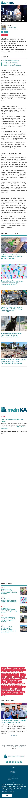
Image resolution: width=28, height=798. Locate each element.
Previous (3, 709)
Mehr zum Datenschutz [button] (8, 791)
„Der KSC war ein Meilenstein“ (10, 62)
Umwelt (24, 673)
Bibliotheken (19, 688)
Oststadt (15, 690)
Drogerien (22, 692)
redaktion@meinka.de (19, 747)
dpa (2, 668)
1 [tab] (11, 735)
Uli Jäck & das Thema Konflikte (11, 60)
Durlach (3, 690)
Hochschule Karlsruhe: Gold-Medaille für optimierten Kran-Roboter (13, 721)
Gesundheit (22, 675)
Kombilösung (16, 671)
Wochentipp (21, 676)
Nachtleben (4, 685)
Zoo (21, 671)
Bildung (19, 673)
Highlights (19, 685)
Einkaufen (14, 673)
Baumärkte (12, 693)
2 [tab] (13, 735)
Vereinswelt (9, 690)
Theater (9, 681)
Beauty (19, 690)
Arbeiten (13, 678)
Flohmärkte (16, 692)
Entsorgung (23, 687)
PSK (11, 671)
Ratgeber (20, 680)
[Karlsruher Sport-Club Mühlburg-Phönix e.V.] (13, 771)
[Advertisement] (14, 386)
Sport (6, 35)
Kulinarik (4, 673)
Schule (8, 678)
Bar (18, 687)
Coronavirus (14, 668)
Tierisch (24, 669)
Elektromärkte (19, 693)
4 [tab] (16, 735)
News (3, 35)
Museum (14, 675)
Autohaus (4, 695)
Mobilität (8, 669)
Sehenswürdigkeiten (16, 681)
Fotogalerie (9, 692)
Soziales (3, 678)
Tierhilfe (9, 673)
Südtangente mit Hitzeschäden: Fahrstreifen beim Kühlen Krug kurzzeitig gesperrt (11, 309)
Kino (18, 675)
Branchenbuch (13, 680)
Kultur (7, 671)
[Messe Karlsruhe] (13, 775)
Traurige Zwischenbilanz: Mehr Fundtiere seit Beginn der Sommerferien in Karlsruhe (11, 335)
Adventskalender (20, 683)
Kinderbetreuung (12, 687)
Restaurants (19, 678)
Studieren (15, 676)
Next (25, 709)
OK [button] (7, 795)
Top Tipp (4, 692)
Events (23, 668)
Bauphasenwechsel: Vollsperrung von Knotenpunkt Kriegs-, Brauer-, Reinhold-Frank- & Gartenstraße (13, 361)
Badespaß (8, 675)
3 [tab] (14, 735)
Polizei (19, 669)
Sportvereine (4, 687)
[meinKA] (7, 3)
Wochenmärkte (5, 693)
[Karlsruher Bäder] (13, 779)
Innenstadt (4, 683)
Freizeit (3, 669)
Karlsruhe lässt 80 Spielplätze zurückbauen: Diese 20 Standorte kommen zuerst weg (12, 256)
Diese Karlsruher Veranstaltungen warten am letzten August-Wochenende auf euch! (12, 283)
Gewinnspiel (9, 676)
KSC (19, 668)
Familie (3, 676)
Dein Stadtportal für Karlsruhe (16, 756)
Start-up (13, 688)
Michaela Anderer (11, 27)
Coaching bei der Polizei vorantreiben (12, 65)
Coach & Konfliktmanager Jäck (10, 64)
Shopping (4, 681)
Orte (9, 683)
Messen (3, 671)
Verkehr (24, 678)
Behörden (13, 683)
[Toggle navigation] (26, 3)
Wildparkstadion (12, 685)
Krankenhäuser (5, 680)
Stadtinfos (14, 669)
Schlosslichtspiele (6, 688)
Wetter (3, 675)
